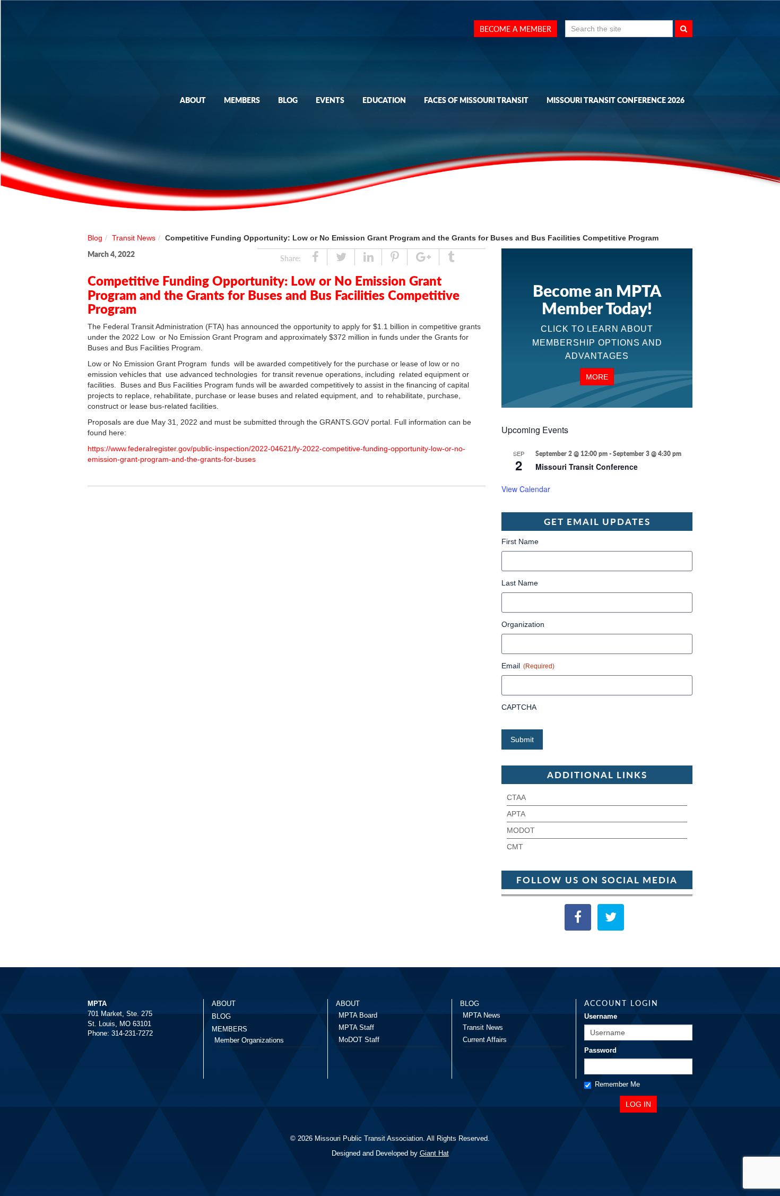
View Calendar (525, 489)
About (193, 99)
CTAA (516, 797)
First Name (520, 541)
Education (384, 99)
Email (527, 665)
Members (242, 99)
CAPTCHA (518, 707)
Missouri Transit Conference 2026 (615, 99)
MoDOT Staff (359, 1040)
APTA (516, 814)
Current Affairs (485, 1040)
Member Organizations (249, 1040)
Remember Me (617, 1084)
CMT (515, 846)
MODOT (521, 830)
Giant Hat (434, 1153)
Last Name (519, 583)
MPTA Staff (356, 1027)
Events (330, 99)
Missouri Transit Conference (586, 466)
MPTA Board (358, 1015)
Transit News (133, 238)
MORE (597, 376)
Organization (522, 624)
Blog (288, 99)
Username (600, 1016)
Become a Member (515, 28)
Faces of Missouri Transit (476, 99)
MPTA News (481, 1015)
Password (600, 1050)
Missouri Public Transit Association (141, 113)
